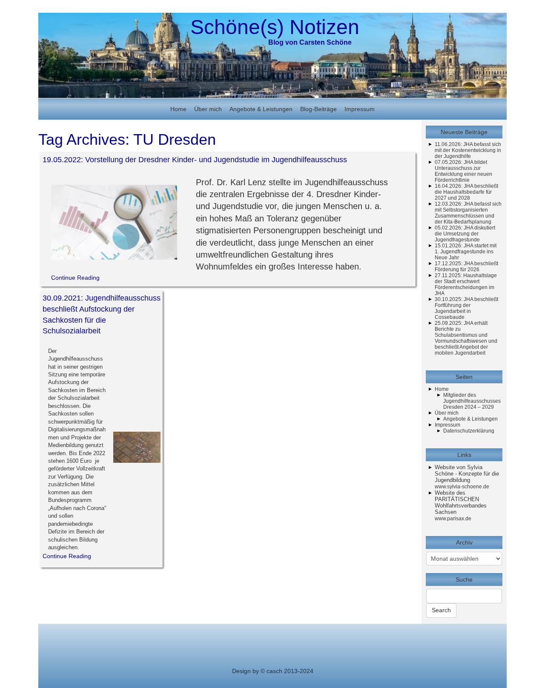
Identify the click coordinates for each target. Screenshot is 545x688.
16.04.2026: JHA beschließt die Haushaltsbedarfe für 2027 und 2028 (466, 192)
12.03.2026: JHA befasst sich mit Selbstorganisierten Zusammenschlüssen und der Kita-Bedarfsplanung (468, 213)
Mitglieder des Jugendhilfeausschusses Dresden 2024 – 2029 (472, 401)
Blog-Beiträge (318, 109)
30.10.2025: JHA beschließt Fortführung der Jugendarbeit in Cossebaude (466, 308)
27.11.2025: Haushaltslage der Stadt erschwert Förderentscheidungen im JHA (466, 284)
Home (178, 109)
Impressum (359, 109)
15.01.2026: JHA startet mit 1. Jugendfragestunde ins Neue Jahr (465, 252)
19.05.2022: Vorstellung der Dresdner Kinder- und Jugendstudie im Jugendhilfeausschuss (195, 159)
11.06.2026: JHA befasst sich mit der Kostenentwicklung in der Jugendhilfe (468, 150)
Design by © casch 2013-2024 (272, 671)
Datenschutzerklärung (468, 431)
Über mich (208, 109)
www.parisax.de (453, 519)
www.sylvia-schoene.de (462, 487)
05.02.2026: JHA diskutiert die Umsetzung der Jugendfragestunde (465, 234)
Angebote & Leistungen (261, 109)
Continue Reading (75, 277)
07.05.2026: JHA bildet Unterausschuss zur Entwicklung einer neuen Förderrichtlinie (463, 171)
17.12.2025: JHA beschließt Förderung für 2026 (466, 266)
